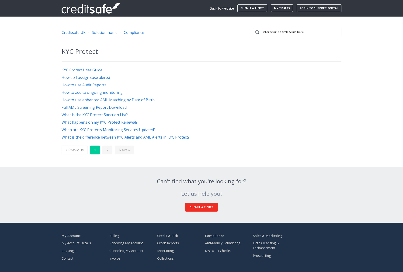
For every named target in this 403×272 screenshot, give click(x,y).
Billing (114, 236)
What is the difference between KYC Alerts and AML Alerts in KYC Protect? (126, 137)
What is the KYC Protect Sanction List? (95, 114)
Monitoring (165, 250)
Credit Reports (168, 243)
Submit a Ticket (201, 207)
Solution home (105, 32)
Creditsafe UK (74, 32)
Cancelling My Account (126, 250)
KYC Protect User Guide (82, 70)
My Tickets (282, 8)
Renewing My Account (126, 243)
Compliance (134, 32)
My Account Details (76, 243)
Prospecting (262, 255)
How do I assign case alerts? (86, 77)
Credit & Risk (167, 236)
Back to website (222, 8)
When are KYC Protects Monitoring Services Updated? (109, 129)
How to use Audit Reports (84, 84)
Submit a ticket (252, 8)
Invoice (114, 258)
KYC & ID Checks (218, 250)
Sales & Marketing (267, 236)
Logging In (69, 250)
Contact (67, 258)
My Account (71, 236)
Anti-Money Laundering (222, 243)
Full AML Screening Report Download (94, 107)
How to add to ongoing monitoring (92, 92)
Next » (124, 150)
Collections (165, 258)
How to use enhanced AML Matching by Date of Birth (108, 99)
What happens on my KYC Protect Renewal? (100, 122)
